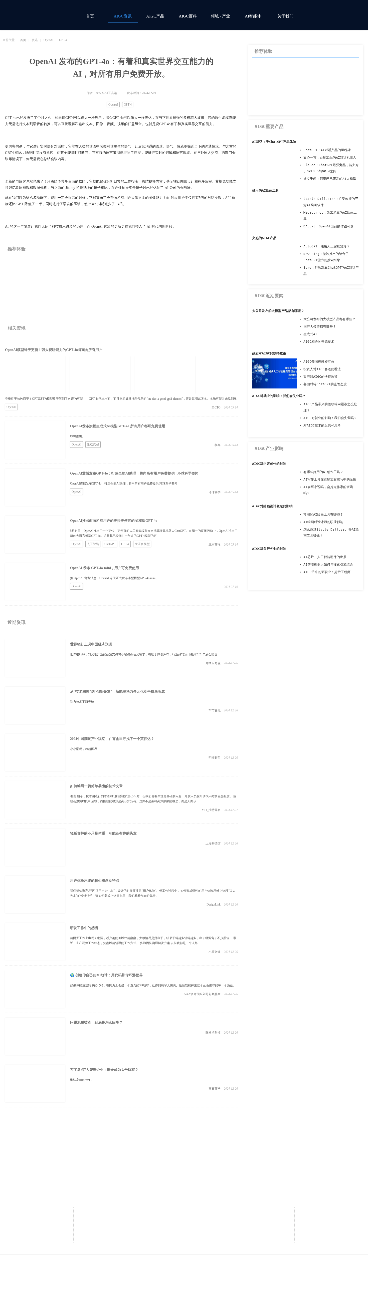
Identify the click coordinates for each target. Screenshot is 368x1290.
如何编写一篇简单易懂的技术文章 (96, 786)
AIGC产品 (155, 16)
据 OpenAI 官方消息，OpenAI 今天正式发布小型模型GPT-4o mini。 (114, 578)
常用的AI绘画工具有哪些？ (323, 514)
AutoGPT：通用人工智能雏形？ (326, 246)
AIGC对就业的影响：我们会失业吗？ (279, 396)
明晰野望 (215, 757)
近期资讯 (17, 622)
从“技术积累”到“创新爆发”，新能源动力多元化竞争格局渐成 (117, 691)
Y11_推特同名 (211, 810)
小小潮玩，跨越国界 (83, 749)
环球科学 (215, 492)
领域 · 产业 (220, 16)
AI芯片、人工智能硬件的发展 (324, 557)
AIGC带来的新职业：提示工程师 (326, 572)
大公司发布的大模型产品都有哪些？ (278, 311)
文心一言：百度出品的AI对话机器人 (329, 157)
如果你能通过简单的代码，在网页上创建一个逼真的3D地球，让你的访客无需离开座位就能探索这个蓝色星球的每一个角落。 (153, 985)
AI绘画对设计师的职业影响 (323, 522)
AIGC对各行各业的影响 (269, 549)
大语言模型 (142, 544)
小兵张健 (215, 952)
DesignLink (214, 904)
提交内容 (184, 1236)
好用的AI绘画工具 (265, 190)
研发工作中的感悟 (84, 928)
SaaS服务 (184, 1221)
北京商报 (215, 544)
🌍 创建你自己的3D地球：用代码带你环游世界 (106, 975)
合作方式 (184, 1213)
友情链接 (184, 1228)
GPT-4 (63, 40)
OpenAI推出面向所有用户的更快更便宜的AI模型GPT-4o (113, 521)
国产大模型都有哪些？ (319, 326)
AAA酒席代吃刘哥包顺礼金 (202, 994)
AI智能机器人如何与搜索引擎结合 (328, 564)
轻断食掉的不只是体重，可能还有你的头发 (103, 833)
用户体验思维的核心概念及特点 (94, 881)
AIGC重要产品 (269, 126)
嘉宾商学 (215, 1088)
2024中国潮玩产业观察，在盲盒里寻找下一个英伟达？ (112, 739)
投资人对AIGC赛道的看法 (322, 369)
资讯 (35, 40)
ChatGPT (110, 544)
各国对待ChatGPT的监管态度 (325, 384)
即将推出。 (77, 436)
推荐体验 (17, 248)
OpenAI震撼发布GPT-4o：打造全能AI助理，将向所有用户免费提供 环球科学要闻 (123, 483)
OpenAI (48, 40)
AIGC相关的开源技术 (318, 341)
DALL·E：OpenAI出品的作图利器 (328, 226)
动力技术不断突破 (82, 701)
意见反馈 (258, 1213)
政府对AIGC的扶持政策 (269, 353)
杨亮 (218, 445)
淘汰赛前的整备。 (82, 1080)
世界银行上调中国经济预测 (91, 644)
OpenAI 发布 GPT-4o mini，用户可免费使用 (104, 568)
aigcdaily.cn (143, 1265)
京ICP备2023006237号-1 (243, 1265)
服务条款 (331, 1221)
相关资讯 (17, 327)
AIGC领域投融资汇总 (318, 361)
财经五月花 (213, 663)
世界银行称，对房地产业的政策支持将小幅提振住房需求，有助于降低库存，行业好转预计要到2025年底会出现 (143, 654)
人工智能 (93, 544)
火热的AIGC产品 (264, 238)
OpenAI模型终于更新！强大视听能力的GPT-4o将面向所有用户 (53, 350)
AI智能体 (253, 16)
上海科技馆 (213, 843)
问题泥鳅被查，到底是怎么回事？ (96, 1022)
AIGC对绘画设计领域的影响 (272, 506)
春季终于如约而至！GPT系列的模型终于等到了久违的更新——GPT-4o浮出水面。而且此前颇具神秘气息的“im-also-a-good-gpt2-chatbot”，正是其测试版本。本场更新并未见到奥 (121, 398)
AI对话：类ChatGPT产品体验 (274, 142)
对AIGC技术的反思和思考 (322, 425)
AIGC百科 (188, 16)
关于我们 (285, 16)
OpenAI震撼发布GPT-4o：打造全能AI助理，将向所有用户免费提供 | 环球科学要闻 (134, 473)
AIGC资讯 (123, 16)
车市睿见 (215, 710)
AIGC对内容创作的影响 (269, 464)
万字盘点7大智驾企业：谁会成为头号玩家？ (104, 1070)
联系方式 (110, 1221)
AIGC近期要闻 (269, 295)
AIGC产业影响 (269, 448)
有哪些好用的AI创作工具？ (323, 472)
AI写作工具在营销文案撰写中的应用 (329, 479)
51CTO (216, 407)
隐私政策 (331, 1213)
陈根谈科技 (213, 1032)
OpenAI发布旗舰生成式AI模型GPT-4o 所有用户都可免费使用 (117, 426)
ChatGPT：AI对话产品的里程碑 (327, 150)
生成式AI (93, 444)
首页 (90, 16)
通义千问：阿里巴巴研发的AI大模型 (329, 179)
